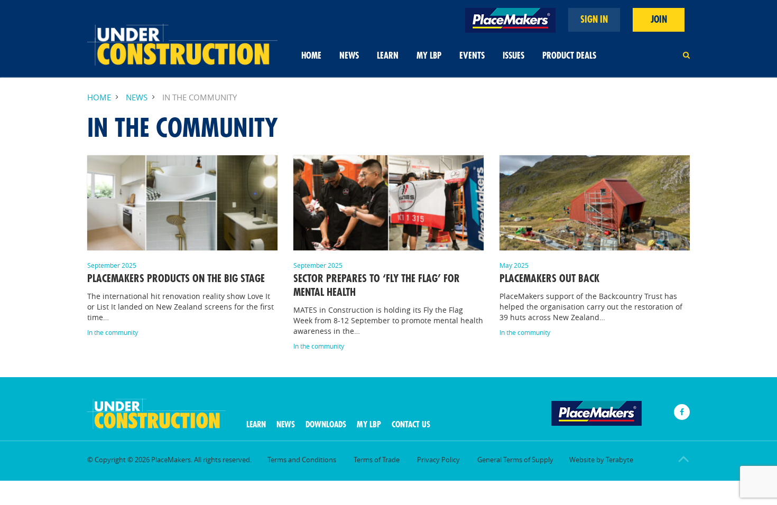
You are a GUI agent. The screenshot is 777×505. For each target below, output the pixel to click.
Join (659, 19)
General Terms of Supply (515, 459)
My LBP (429, 55)
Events (472, 55)
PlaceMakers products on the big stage (176, 278)
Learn (388, 55)
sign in (594, 19)
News (349, 55)
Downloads (326, 424)
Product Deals (569, 55)
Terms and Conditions (301, 459)
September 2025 (111, 265)
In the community (112, 332)
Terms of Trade (377, 459)
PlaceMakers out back (549, 278)
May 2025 (514, 265)
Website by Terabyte (601, 459)
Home (311, 55)
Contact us (411, 424)
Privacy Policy (438, 459)
